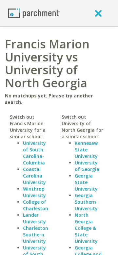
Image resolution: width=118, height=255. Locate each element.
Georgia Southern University (86, 202)
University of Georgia (87, 166)
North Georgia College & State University (86, 228)
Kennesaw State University (86, 149)
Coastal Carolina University (34, 175)
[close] (98, 13)
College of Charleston (35, 205)
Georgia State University (86, 182)
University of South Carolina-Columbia (34, 153)
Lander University (34, 218)
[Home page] (34, 13)
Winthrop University (34, 192)
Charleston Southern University (35, 234)
